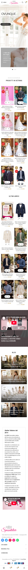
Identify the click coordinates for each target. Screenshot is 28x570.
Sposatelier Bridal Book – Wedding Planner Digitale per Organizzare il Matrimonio (7, 223)
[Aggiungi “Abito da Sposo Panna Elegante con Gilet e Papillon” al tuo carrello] (19, 296)
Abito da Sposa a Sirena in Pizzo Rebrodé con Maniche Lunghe (20, 160)
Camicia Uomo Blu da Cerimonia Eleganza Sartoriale (20, 275)
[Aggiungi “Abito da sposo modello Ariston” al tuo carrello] (19, 182)
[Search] (22, 2)
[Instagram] (13, 540)
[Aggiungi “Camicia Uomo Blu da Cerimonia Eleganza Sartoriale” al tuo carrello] (19, 270)
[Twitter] (6, 540)
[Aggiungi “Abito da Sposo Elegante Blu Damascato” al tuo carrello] (19, 102)
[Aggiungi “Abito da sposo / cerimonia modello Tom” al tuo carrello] (6, 182)
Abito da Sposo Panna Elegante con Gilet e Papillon (21, 301)
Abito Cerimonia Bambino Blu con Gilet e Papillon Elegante (20, 223)
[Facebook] (2, 540)
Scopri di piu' (5, 24)
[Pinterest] (10, 540)
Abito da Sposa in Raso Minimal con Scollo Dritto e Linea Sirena (7, 108)
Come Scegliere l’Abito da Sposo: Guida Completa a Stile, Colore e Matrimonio (14, 412)
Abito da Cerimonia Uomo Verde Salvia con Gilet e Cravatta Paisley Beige (20, 249)
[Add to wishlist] (8, 102)
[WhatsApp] (17, 540)
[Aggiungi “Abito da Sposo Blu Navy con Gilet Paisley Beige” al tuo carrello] (6, 270)
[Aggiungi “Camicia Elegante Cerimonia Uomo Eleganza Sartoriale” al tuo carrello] (6, 296)
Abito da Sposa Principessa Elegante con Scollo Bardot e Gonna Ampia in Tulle (21, 134)
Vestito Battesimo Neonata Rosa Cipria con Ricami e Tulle (7, 134)
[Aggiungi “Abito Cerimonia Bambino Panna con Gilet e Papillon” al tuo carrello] (6, 244)
